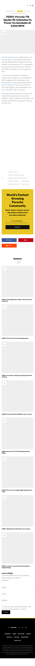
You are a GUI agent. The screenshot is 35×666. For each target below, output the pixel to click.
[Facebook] (19, 627)
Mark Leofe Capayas (11, 11)
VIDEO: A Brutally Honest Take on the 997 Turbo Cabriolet (17, 300)
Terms (14, 633)
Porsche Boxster (25, 181)
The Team (16, 637)
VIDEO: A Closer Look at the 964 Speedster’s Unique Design (16, 566)
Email (4, 594)
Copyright (7, 633)
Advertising (24, 637)
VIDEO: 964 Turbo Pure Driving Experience (15, 338)
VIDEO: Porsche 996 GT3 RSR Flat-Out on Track (17, 414)
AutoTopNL (5, 93)
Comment (5, 580)
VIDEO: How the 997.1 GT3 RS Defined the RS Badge (16, 452)
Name (4, 587)
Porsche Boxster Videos (14, 184)
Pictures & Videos (13, 172)
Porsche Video (20, 11)
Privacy (28, 633)
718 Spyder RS (10, 57)
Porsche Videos (26, 184)
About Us (9, 637)
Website (4, 600)
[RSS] (22, 627)
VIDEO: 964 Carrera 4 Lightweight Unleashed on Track (17, 490)
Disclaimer (21, 633)
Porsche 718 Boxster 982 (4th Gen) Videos (18, 178)
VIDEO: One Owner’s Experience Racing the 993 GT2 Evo (17, 376)
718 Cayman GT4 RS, (11, 85)
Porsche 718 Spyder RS (14, 181)
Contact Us (17, 640)
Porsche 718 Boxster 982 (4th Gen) (16, 175)
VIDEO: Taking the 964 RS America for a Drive (16, 529)
